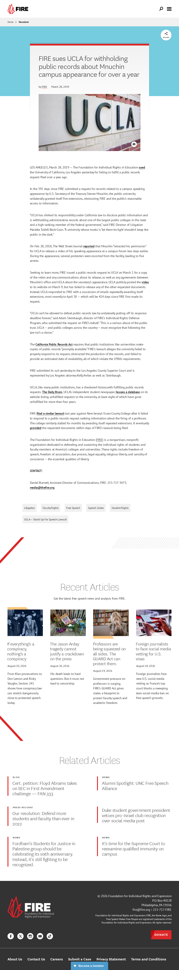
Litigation (29, 508)
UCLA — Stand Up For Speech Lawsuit (45, 519)
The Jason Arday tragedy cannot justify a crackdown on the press (67, 651)
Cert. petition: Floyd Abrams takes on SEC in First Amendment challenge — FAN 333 (44, 788)
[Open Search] (161, 9)
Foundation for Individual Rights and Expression (139, 896)
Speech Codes (96, 508)
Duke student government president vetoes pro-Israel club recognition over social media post (136, 815)
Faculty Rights (51, 508)
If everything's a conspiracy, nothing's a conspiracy (20, 651)
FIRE (44, 86)
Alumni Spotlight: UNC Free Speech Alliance (135, 785)
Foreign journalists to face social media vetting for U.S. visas (153, 651)
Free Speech (73, 508)
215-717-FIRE (162, 910)
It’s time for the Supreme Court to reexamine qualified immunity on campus (133, 848)
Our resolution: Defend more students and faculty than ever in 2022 (43, 818)
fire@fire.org (141, 910)
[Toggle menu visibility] (169, 8)
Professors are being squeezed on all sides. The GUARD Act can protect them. (109, 653)
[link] (19, 8)
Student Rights (120, 508)
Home (10, 22)
